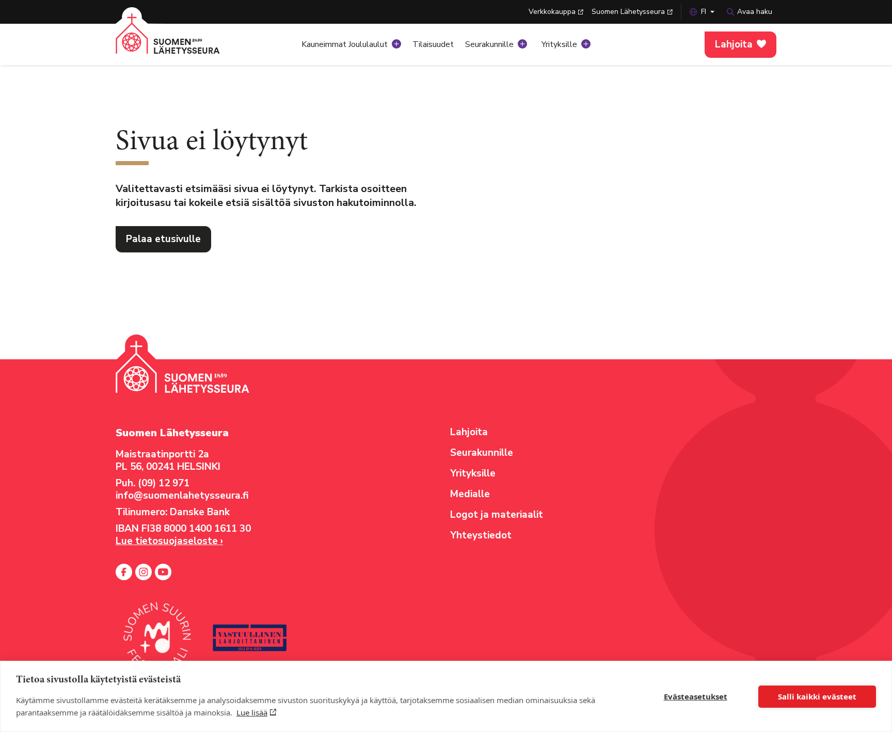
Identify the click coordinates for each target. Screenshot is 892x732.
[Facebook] (124, 572)
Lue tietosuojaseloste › (169, 541)
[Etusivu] (180, 41)
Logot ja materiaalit (496, 514)
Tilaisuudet (433, 44)
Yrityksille (559, 44)
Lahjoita (734, 44)
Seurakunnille (489, 44)
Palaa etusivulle (163, 239)
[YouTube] (163, 572)
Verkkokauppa (552, 12)
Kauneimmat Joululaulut (344, 44)
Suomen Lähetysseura (628, 12)
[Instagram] (143, 572)
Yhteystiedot (481, 535)
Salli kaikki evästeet (817, 696)
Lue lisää (251, 712)
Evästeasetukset (695, 696)
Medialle (470, 494)
